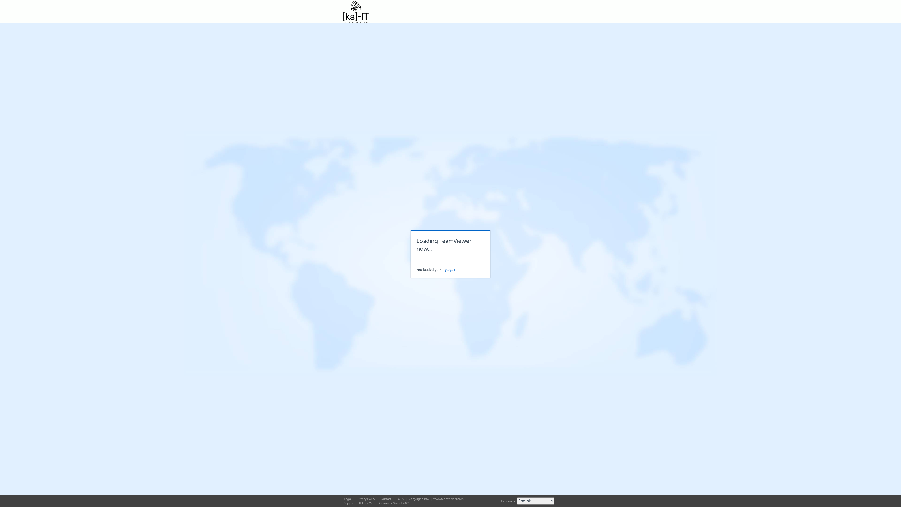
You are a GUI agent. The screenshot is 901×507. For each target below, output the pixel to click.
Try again (449, 269)
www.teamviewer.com (448, 499)
